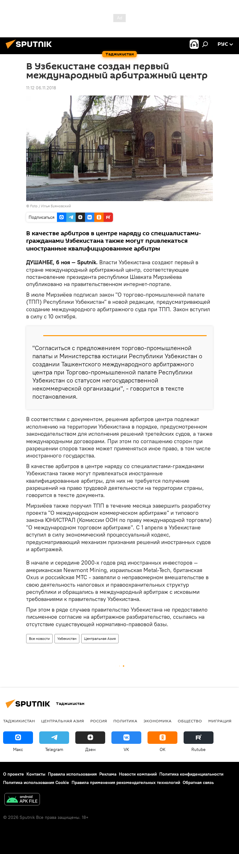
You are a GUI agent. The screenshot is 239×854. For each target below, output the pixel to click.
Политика (125, 721)
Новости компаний (138, 774)
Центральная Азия (100, 638)
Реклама (107, 774)
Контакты (35, 774)
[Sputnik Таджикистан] (30, 49)
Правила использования (72, 774)
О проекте (13, 774)
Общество (190, 721)
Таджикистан (19, 721)
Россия (98, 721)
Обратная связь (198, 782)
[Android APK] (22, 800)
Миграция (220, 721)
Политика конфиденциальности (191, 774)
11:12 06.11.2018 (41, 88)
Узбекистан (67, 638)
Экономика (157, 721)
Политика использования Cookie (36, 782)
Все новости (39, 638)
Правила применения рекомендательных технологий (126, 782)
